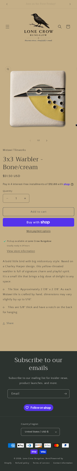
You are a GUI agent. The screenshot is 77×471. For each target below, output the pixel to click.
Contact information (63, 463)
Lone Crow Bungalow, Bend (37, 458)
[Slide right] (47, 140)
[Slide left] (30, 140)
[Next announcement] (70, 4)
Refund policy (22, 463)
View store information (21, 251)
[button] (7, 27)
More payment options (39, 231)
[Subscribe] (65, 393)
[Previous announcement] (7, 4)
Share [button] (10, 323)
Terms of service (41, 463)
